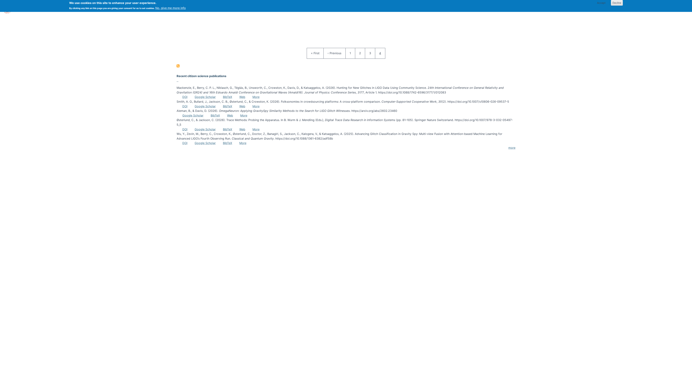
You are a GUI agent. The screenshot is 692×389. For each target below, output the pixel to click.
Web (242, 97)
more (511, 147)
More (256, 97)
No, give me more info (170, 8)
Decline (617, 2)
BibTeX (227, 97)
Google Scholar (205, 97)
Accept (601, 2)
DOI (184, 97)
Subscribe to (178, 65)
